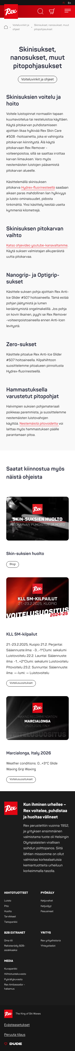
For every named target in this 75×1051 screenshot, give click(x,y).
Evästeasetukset (17, 1025)
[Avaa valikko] (68, 11)
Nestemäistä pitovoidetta (39, 423)
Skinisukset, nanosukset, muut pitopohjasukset (51, 27)
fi (64, 3)
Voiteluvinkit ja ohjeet (20, 27)
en (69, 3)
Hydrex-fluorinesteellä (38, 187)
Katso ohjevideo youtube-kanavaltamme (37, 245)
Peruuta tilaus (14, 1035)
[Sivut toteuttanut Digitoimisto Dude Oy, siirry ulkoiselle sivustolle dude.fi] (13, 1044)
